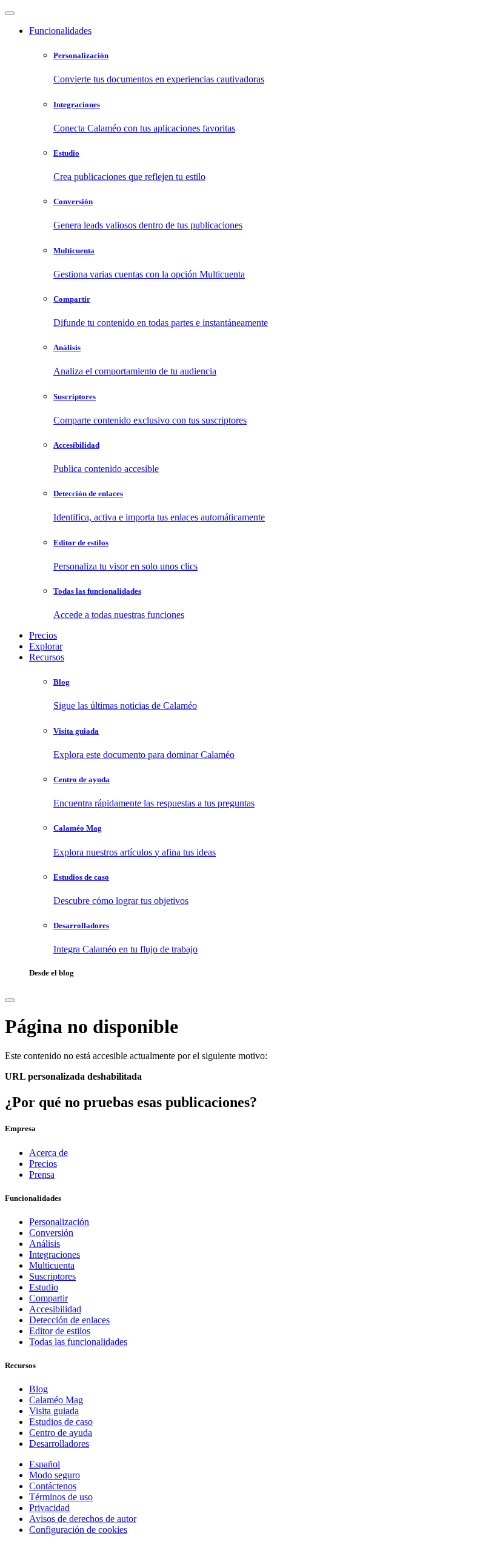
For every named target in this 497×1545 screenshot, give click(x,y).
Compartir (48, 1298)
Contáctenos (52, 1486)
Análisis (44, 1243)
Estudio (43, 1287)
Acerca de (48, 1153)
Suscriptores (52, 1276)
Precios (43, 635)
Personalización (59, 1222)
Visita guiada (54, 1411)
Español (44, 1464)
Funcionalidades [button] (60, 30)
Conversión (51, 1233)
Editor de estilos (59, 1331)
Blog (38, 1389)
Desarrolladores (59, 1443)
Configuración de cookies (78, 1529)
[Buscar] (10, 1000)
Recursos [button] (46, 657)
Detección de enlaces (69, 1320)
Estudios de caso (61, 1422)
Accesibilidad (55, 1309)
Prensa (42, 1174)
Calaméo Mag (56, 1400)
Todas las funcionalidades (78, 1342)
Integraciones (54, 1254)
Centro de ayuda (60, 1432)
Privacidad (49, 1508)
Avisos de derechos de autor (82, 1518)
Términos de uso (61, 1497)
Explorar (45, 646)
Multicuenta (52, 1265)
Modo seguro (54, 1475)
